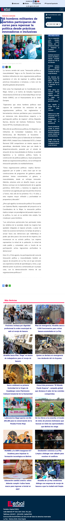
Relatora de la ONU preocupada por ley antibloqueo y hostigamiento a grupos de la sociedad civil (53, 118)
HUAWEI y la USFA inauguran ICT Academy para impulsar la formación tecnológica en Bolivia (18, 453)
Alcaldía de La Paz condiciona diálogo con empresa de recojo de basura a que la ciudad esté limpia (50, 483)
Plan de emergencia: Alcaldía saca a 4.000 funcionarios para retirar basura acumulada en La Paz (49, 328)
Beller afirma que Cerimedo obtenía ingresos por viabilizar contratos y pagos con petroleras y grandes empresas (53, 95)
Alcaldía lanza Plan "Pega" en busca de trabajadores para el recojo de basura (53, 142)
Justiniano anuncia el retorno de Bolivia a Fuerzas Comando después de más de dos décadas (53, 59)
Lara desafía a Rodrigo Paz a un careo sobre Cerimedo (53, 107)
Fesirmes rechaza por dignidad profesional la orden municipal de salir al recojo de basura (53, 70)
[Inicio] (6, 9)
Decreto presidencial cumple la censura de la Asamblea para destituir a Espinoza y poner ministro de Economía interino (53, 131)
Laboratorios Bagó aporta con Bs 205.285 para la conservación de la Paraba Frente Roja (18, 421)
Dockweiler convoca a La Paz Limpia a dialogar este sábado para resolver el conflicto (49, 453)
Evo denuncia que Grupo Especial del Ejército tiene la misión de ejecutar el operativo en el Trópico (53, 81)
